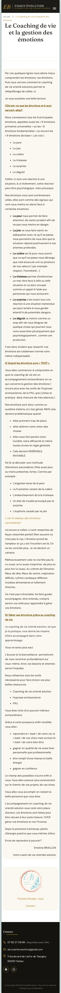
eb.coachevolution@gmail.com (25, 949)
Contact (30, 906)
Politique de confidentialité (30, 988)
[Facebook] (6, 969)
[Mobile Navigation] (54, 8)
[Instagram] (14, 969)
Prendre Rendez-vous (30, 898)
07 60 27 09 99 (28, 942)
